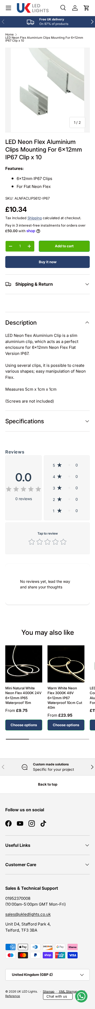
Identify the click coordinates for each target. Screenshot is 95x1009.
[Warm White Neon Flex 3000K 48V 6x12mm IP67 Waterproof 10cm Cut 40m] (66, 663)
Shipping (34, 218)
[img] (23, 490)
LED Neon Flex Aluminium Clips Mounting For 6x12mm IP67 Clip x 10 (44, 39)
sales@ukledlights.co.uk (28, 914)
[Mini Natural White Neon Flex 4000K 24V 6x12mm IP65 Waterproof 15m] (23, 663)
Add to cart (64, 246)
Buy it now (47, 262)
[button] (86, 8)
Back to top (47, 784)
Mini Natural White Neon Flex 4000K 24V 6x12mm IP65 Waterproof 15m (23, 695)
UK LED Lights (27, 991)
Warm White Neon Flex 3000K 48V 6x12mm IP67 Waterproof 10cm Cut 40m (65, 698)
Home (9, 34)
